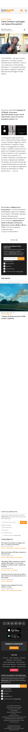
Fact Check (14, 714)
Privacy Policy (20, 271)
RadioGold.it (18, 726)
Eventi (2, 19)
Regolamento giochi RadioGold (14, 712)
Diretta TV (13, 666)
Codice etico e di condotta (14, 709)
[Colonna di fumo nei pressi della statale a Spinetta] (14, 297)
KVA (18, 729)
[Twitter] (8, 623)
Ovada (7, 557)
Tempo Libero (10, 548)
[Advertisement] (14, 92)
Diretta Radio (6, 666)
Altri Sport (4, 570)
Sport (9, 570)
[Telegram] (19, 623)
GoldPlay (3, 548)
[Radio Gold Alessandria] (7, 10)
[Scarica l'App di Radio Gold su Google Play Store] (14, 636)
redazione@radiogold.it (19, 728)
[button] (26, 282)
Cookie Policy (17, 705)
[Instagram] (16, 623)
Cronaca (3, 314)
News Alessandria (9, 263)
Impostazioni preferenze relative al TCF (14, 718)
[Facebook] (4, 623)
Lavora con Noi (21, 666)
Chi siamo (5, 658)
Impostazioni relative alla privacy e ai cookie (14, 720)
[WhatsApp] (23, 623)
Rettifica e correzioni (14, 715)
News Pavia (8, 266)
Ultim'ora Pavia (20, 662)
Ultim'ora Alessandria (9, 662)
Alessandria (8, 19)
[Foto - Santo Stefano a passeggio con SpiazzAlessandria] (14, 43)
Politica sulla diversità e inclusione (14, 707)
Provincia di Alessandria (20, 548)
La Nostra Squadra (14, 658)
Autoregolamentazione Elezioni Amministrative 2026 (14, 717)
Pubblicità (22, 658)
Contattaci (14, 670)
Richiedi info (14, 647)
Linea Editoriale (14, 710)
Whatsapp (9, 660)
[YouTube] (12, 623)
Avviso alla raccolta (14, 722)
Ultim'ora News (17, 660)
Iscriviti (21, 258)
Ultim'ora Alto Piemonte (9, 664)
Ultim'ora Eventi (21, 664)
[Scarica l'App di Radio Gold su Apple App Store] (14, 630)
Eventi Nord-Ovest (9, 269)
